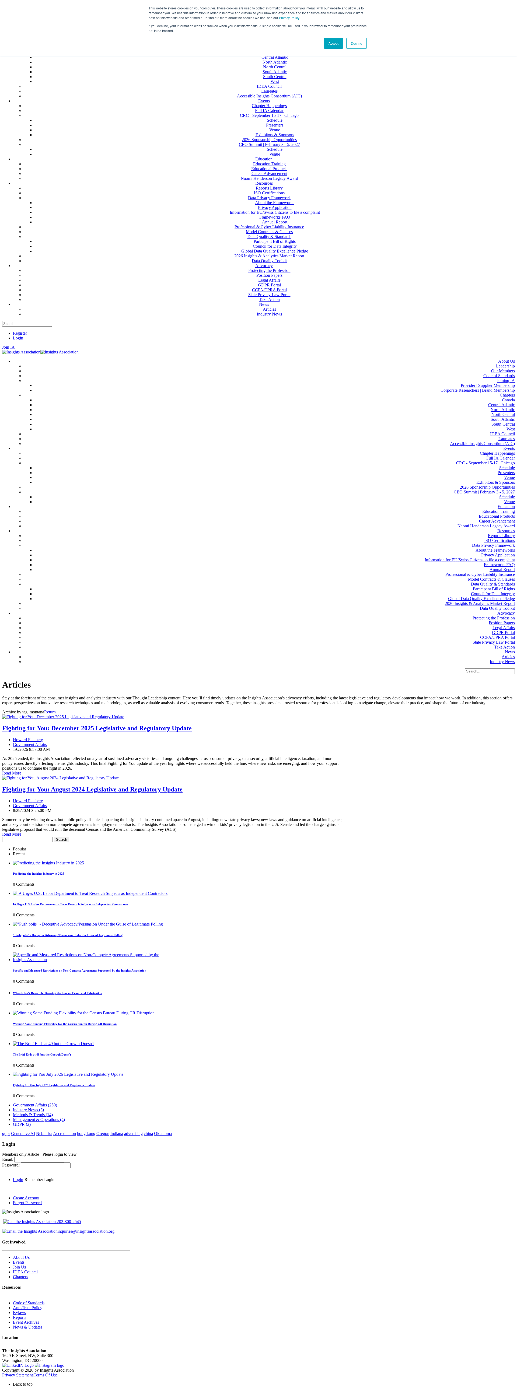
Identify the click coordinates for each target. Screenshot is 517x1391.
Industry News (28, 1110)
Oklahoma (163, 1133)
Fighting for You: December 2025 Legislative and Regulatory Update (97, 728)
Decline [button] (356, 43)
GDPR (22, 1124)
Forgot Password (27, 1202)
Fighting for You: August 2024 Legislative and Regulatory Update (92, 789)
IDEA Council (25, 1272)
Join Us (19, 1267)
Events (19, 1262)
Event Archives (26, 1322)
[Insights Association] (21, 352)
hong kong (86, 1133)
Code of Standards (28, 1303)
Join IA (8, 347)
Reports (19, 1317)
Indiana (116, 1133)
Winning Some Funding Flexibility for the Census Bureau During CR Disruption (65, 1023)
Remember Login (39, 1179)
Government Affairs (30, 744)
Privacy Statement (17, 1375)
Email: (8, 1159)
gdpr (6, 1133)
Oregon (102, 1133)
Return (50, 712)
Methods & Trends (33, 1114)
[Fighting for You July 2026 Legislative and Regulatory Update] (68, 1074)
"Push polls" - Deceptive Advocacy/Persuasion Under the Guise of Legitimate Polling (68, 935)
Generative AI (23, 1133)
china (148, 1133)
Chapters (20, 1276)
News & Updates (27, 1327)
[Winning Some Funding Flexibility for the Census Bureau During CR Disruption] (84, 1013)
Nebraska (44, 1133)
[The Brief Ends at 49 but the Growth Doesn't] (53, 1043)
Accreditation (64, 1133)
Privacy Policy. (289, 17)
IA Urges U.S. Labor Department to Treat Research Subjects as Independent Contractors (70, 904)
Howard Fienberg (28, 739)
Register (20, 333)
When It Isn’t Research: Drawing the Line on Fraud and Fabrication (57, 993)
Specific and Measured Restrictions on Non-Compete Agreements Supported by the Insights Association (79, 970)
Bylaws (19, 1312)
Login (18, 338)
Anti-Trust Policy (27, 1307)
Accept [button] (333, 43)
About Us (21, 1257)
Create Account (26, 1198)
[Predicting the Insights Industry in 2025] (48, 863)
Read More (11, 773)
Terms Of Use (46, 1375)
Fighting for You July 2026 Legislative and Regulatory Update (54, 1085)
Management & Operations (39, 1119)
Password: (11, 1165)
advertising (133, 1133)
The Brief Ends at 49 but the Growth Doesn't (42, 1054)
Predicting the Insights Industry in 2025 (38, 873)
